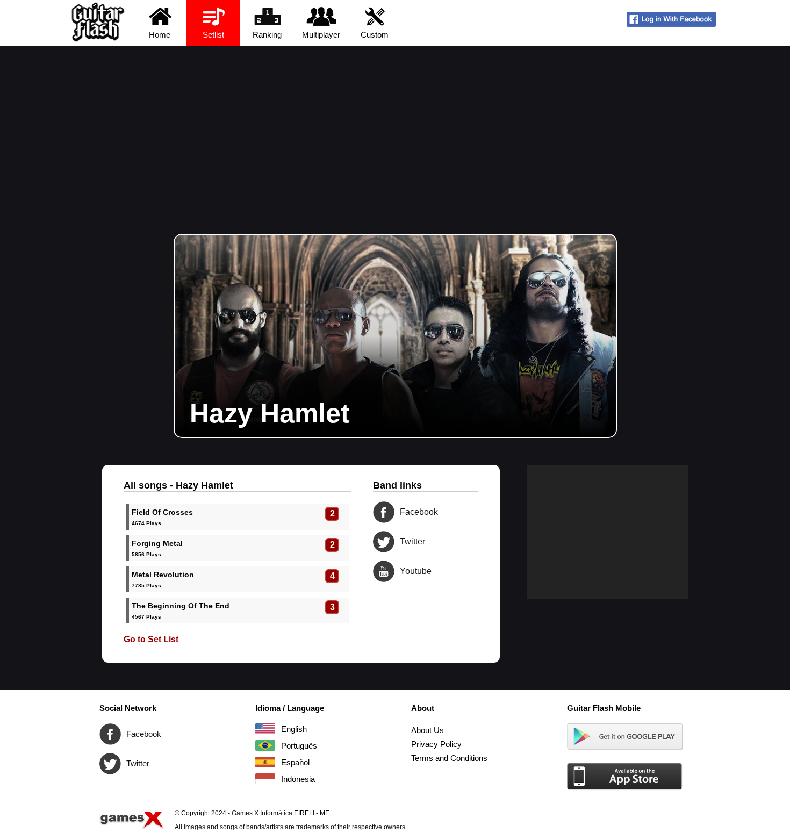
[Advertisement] (395, 126)
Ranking (267, 34)
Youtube (383, 571)
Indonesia (265, 778)
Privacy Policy (436, 744)
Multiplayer (321, 34)
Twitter (383, 541)
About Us (427, 730)
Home (159, 34)
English (265, 728)
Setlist (213, 34)
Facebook (383, 512)
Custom (375, 34)
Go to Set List (151, 639)
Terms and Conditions (449, 758)
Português (265, 745)
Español (265, 762)
